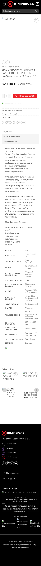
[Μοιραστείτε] (15, 552)
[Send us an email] (16, 122)
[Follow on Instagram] (8, 122)
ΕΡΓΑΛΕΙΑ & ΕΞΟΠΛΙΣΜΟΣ (9, 67)
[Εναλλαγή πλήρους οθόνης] (9, 552)
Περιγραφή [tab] (8, 132)
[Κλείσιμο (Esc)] (22, 552)
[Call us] (20, 122)
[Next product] (3, 62)
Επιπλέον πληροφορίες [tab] (12, 136)
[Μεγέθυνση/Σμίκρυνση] (2, 552)
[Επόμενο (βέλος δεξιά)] (9, 562)
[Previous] (3, 501)
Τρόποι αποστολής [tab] (10, 141)
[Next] (37, 501)
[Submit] (36, 11)
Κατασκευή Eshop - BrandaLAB (20, 541)
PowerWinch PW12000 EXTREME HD (10, 390)
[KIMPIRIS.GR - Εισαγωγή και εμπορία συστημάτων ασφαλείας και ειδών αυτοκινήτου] (21, 4)
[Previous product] (8, 62)
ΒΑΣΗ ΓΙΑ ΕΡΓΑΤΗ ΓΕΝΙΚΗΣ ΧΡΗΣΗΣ (30, 394)
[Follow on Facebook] (4, 122)
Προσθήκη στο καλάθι (25, 96)
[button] (4, 4)
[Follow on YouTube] (24, 122)
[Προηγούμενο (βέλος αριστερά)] (2, 562)
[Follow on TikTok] (12, 122)
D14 (9, 117)
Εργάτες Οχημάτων (24, 67)
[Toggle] (4, 473)
